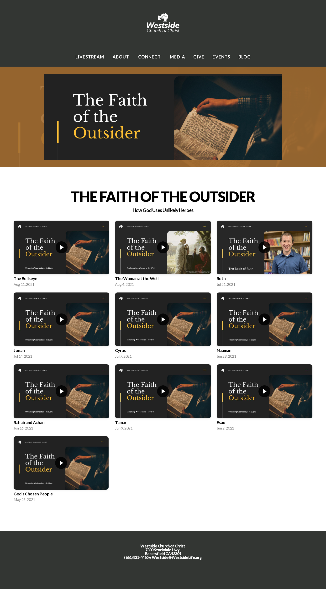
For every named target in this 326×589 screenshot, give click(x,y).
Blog (244, 56)
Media (177, 56)
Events (221, 56)
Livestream (90, 56)
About (121, 56)
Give (198, 56)
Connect (150, 56)
